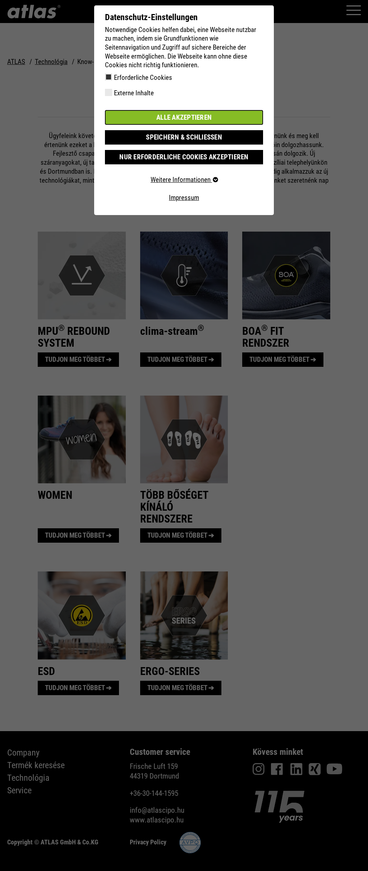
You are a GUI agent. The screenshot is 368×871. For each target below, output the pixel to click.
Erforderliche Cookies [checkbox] (143, 77)
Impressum (184, 197)
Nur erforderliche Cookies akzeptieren (183, 157)
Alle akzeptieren (184, 117)
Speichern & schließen (184, 137)
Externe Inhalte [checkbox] (134, 93)
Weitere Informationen (181, 179)
